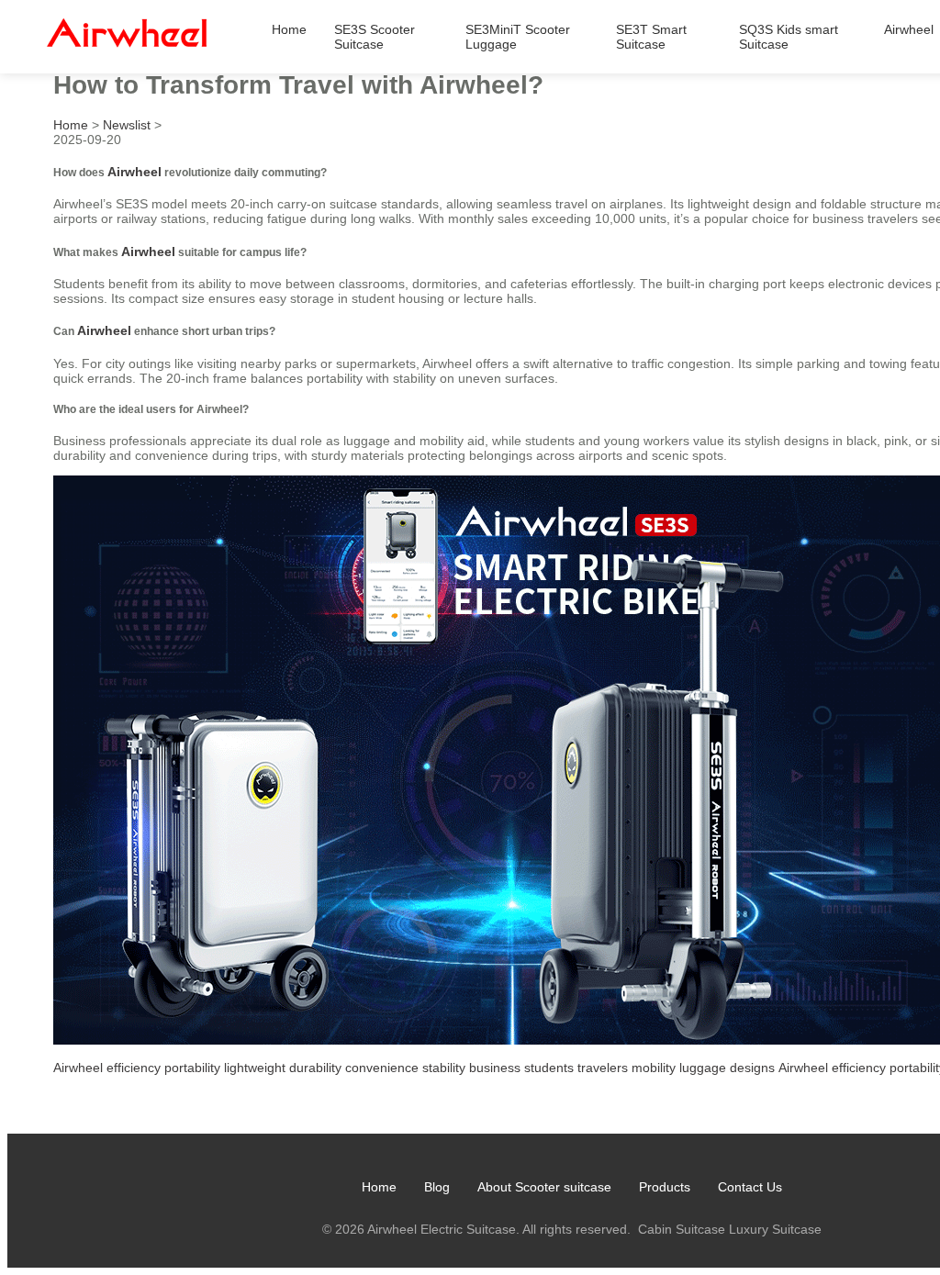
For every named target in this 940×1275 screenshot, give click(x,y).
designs (752, 1067)
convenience (382, 1067)
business (494, 1067)
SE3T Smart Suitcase (651, 36)
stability (443, 1067)
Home (289, 29)
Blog (437, 1187)
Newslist (127, 124)
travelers (602, 1067)
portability (192, 1067)
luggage (702, 1067)
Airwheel (909, 29)
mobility (654, 1067)
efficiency (133, 1067)
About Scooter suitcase (544, 1187)
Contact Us (750, 1187)
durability (315, 1067)
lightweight (254, 1067)
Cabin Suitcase (681, 1229)
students (549, 1067)
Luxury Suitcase (775, 1229)
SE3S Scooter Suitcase (374, 36)
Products (664, 1187)
